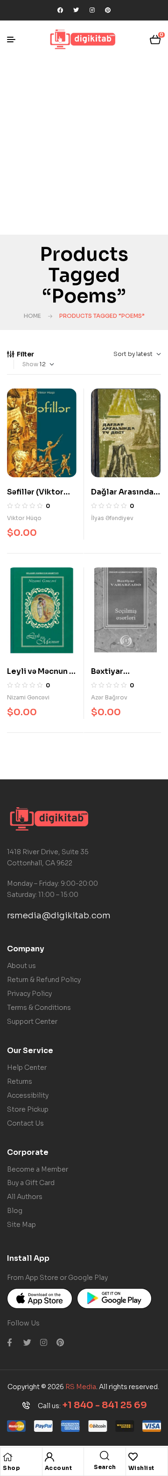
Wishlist (141, 1467)
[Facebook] (60, 10)
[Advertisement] (84, 146)
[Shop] (7, 1457)
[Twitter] (76, 10)
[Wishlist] (133, 1457)
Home (32, 315)
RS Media (80, 1387)
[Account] (49, 1457)
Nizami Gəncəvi (28, 697)
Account (58, 1467)
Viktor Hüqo (24, 517)
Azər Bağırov (109, 697)
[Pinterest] (107, 10)
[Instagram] (92, 10)
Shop (11, 1467)
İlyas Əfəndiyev (112, 517)
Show (30, 364)
